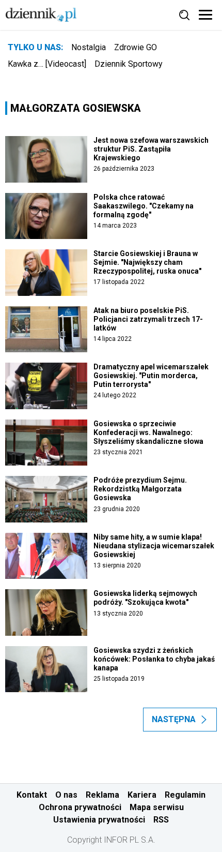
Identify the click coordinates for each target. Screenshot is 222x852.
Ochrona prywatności (80, 807)
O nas (66, 795)
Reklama (102, 795)
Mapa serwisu (157, 807)
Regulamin (185, 795)
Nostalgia (88, 47)
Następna (174, 719)
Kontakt (32, 795)
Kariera (142, 795)
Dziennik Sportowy (128, 64)
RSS (161, 820)
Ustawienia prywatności (99, 820)
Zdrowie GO (135, 47)
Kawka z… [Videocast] (47, 64)
